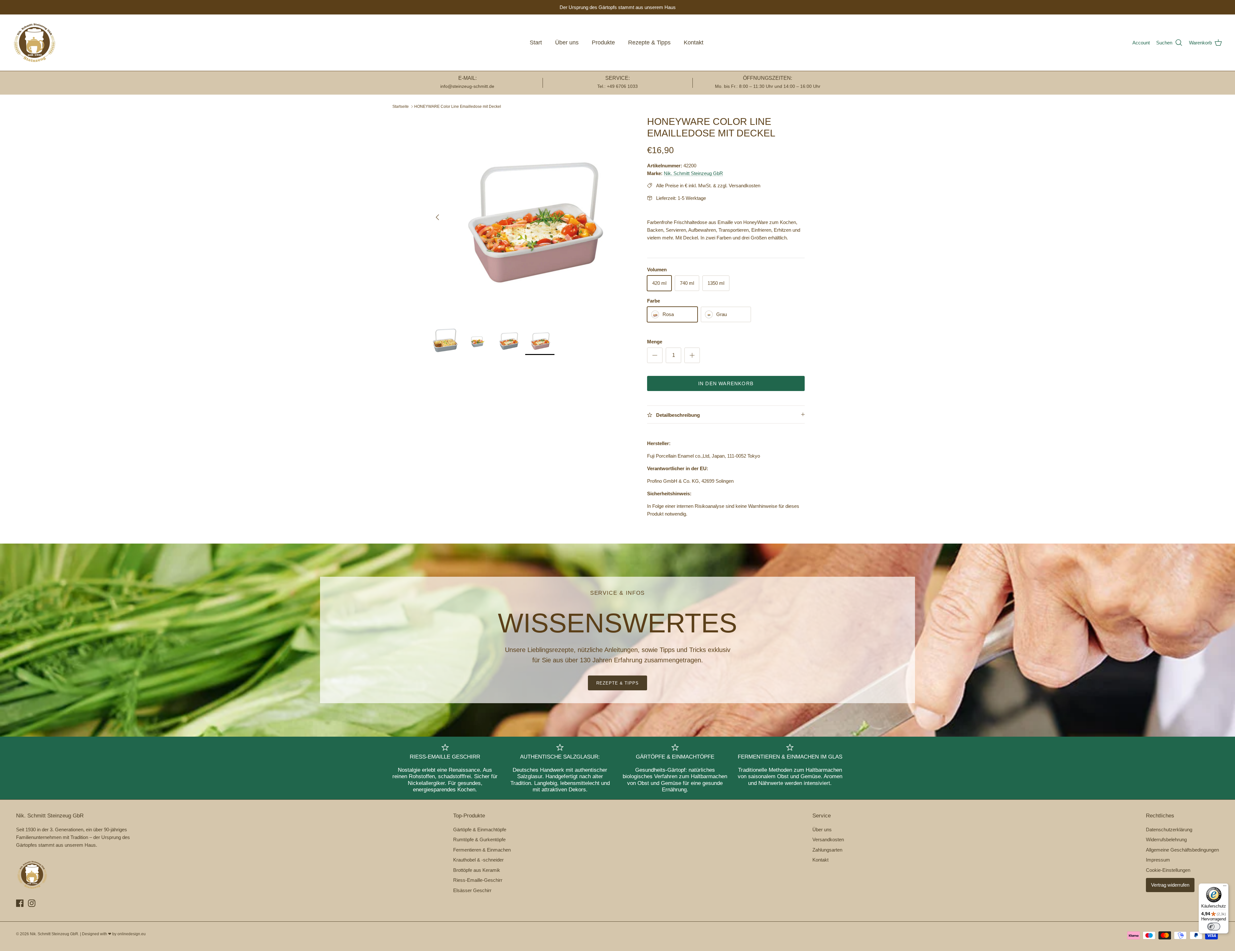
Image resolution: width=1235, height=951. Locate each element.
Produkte (603, 42)
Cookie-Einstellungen (1168, 870)
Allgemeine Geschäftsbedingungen (1182, 850)
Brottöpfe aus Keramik (476, 870)
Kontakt (693, 42)
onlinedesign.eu (131, 934)
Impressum (1158, 859)
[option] (531, 217)
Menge (654, 341)
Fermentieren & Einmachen (482, 850)
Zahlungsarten (827, 850)
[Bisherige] (437, 217)
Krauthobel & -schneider (478, 859)
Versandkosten (828, 839)
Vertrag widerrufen (1170, 885)
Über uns (567, 42)
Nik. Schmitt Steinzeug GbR (693, 173)
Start (536, 42)
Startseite (400, 106)
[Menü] (1225, 887)
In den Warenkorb (726, 383)
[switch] (1213, 926)
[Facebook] (19, 903)
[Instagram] (31, 903)
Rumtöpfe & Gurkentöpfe (479, 839)
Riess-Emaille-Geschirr (477, 880)
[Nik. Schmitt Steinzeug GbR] (34, 42)
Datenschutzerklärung (1169, 829)
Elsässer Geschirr (472, 890)
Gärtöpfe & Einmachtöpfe (479, 829)
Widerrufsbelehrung (1166, 839)
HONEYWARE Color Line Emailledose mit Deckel (457, 106)
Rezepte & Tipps (649, 42)
